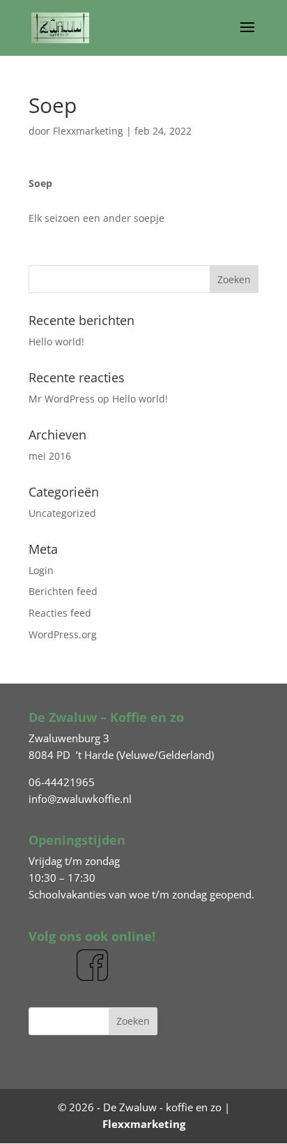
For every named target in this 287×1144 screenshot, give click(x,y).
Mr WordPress (62, 398)
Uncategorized (62, 513)
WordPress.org (63, 634)
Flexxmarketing (88, 130)
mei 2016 (50, 455)
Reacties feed (60, 612)
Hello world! (56, 341)
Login (41, 570)
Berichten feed (63, 591)
